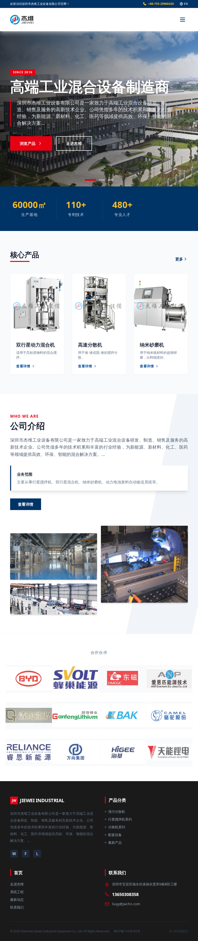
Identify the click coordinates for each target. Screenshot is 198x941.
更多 (179, 259)
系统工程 (17, 891)
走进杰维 (74, 143)
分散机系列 (116, 827)
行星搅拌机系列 (120, 819)
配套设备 (115, 834)
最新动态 (17, 899)
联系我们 (17, 907)
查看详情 (25, 504)
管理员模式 (180, 931)
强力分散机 (116, 811)
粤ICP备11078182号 (126, 931)
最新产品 (115, 842)
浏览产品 (28, 143)
